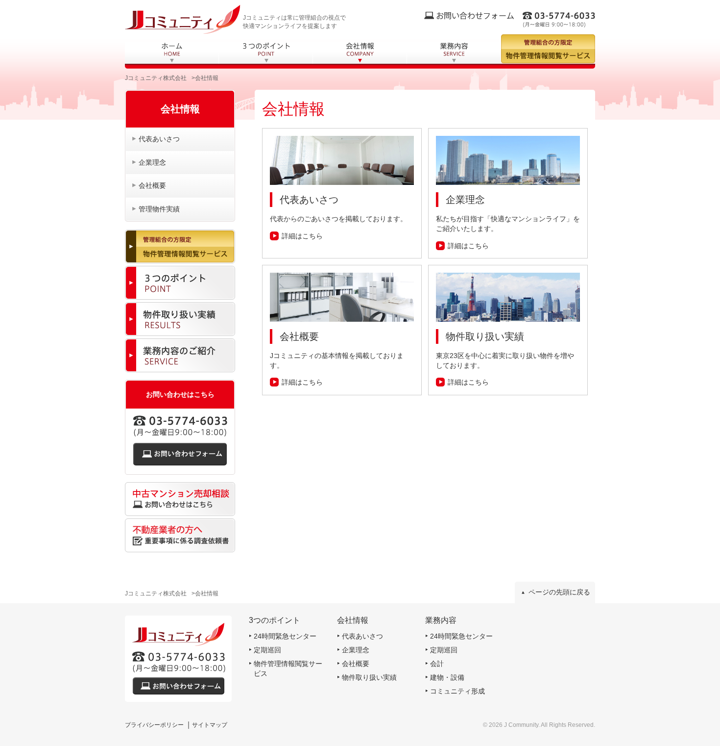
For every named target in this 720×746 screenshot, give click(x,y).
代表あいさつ (159, 139)
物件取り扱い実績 (369, 677)
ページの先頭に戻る (559, 592)
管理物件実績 (159, 209)
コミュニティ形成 (457, 691)
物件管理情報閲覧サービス (288, 668)
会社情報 (360, 53)
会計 (437, 664)
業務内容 (440, 620)
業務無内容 (454, 53)
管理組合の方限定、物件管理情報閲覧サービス (548, 48)
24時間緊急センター (285, 636)
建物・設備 (447, 677)
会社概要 (152, 185)
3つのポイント (266, 53)
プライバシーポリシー (154, 724)
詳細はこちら (302, 236)
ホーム (172, 53)
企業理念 (152, 162)
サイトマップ (209, 724)
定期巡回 (267, 650)
